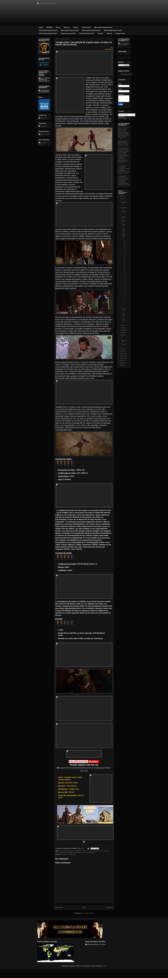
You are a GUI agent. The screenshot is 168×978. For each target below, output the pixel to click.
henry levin (103, 850)
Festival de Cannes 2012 (86, 33)
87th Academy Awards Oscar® (48, 30)
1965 (60, 850)
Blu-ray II (66, 27)
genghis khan (96, 850)
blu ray (64, 850)
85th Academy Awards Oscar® (91, 30)
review (85, 852)
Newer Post (59, 907)
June (123, 328)
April (123, 332)
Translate (124, 118)
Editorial (109, 33)
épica (88, 850)
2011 (121, 363)
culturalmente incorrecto (80, 850)
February (123, 340)
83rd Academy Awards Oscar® (48, 33)
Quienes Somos (120, 33)
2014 (121, 355)
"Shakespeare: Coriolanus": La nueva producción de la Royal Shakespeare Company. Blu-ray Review (123, 180)
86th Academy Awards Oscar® (70, 30)
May (123, 330)
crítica (72, 850)
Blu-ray (58, 27)
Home (41, 27)
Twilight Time (91, 852)
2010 (121, 365)
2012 (121, 360)
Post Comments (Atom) (88, 913)
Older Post (109, 907)
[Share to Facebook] (96, 848)
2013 (121, 358)
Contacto (100, 33)
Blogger (104, 966)
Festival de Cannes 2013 (68, 33)
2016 (121, 351)
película (81, 852)
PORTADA (49, 27)
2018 (121, 198)
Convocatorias (86, 27)
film (91, 850)
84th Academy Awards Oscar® (113, 30)
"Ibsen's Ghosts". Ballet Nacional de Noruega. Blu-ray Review (123, 143)
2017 (121, 348)
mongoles (69, 852)
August (124, 220)
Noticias (75, 27)
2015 (121, 353)
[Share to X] (95, 848)
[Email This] (91, 848)
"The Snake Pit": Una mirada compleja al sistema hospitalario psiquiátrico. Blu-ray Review (123, 169)
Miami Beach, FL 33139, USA (67, 854)
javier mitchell (62, 852)
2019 (121, 196)
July (123, 325)
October (124, 211)
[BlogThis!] (93, 848)
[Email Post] (88, 848)
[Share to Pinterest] (98, 848)
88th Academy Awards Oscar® (103, 27)
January (124, 344)
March (123, 335)
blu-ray (68, 850)
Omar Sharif (76, 852)
